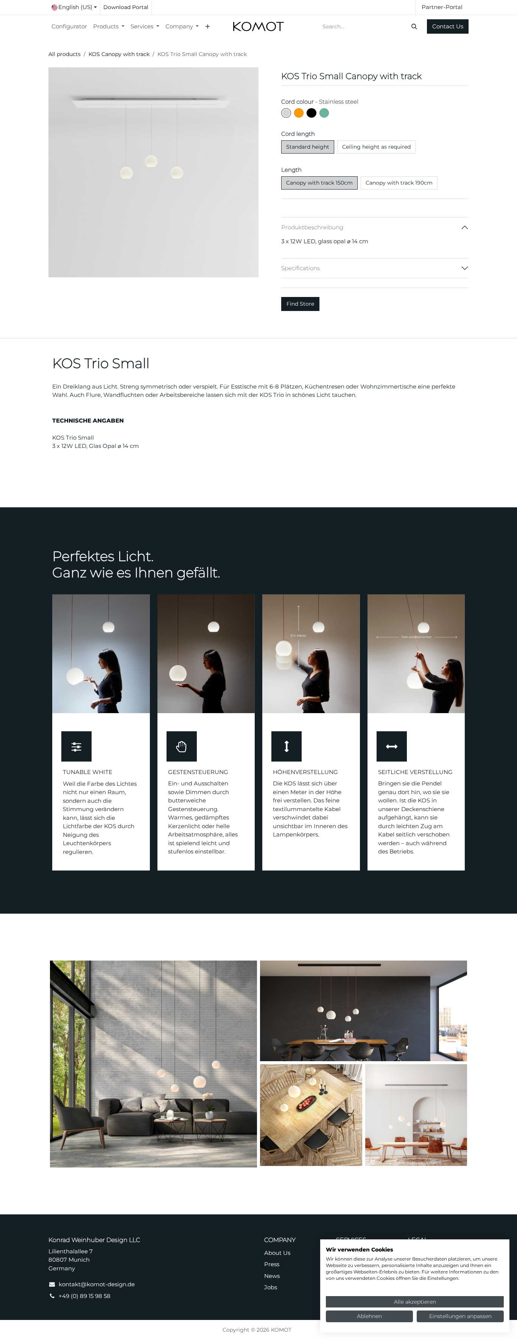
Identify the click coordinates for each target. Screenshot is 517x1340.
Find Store (300, 303)
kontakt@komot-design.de (97, 1284)
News (272, 1275)
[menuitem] (69, 26)
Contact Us (447, 26)
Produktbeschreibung (312, 227)
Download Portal (125, 7)
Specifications (300, 268)
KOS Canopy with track (119, 54)
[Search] (415, 26)
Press (271, 1264)
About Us (277, 1252)
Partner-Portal (442, 7)
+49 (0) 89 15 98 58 (85, 1296)
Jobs (270, 1287)
